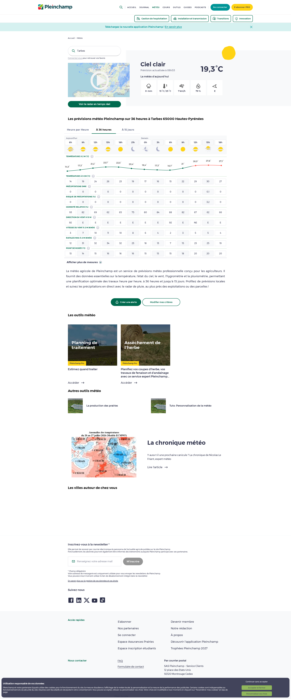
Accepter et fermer (256, 688)
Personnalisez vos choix (256, 694)
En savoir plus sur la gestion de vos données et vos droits (93, 581)
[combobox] (94, 51)
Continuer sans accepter (257, 682)
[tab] (78, 130)
